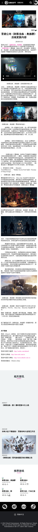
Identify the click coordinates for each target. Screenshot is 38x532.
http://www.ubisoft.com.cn (22, 357)
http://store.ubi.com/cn (18, 354)
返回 (33, 30)
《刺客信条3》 (6, 48)
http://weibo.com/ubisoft (21, 351)
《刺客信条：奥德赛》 (15, 45)
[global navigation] (2, 2)
